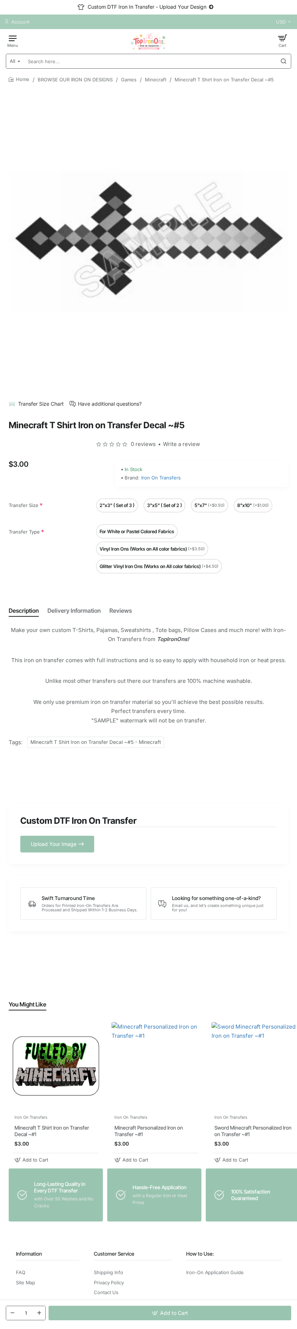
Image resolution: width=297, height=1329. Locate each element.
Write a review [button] (181, 444)
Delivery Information (74, 610)
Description (24, 610)
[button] (170, 1313)
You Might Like (27, 1004)
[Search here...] (283, 61)
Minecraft (155, 79)
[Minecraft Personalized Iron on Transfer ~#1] (156, 1066)
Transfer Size (23, 505)
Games (129, 79)
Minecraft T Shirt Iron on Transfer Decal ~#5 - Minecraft (95, 742)
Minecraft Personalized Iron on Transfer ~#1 (148, 1131)
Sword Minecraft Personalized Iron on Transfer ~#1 (253, 1131)
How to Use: (200, 1254)
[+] (39, 1313)
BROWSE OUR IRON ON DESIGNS (75, 79)
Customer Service (114, 1254)
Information (29, 1254)
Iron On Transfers (161, 478)
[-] (12, 1313)
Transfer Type (24, 532)
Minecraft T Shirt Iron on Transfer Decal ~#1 (51, 1131)
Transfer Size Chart (41, 404)
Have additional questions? (110, 404)
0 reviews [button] (143, 444)
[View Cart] (282, 40)
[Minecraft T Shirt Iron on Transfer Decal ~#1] (56, 1066)
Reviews (120, 610)
